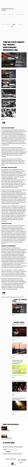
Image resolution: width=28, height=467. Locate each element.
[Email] (20, 314)
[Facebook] (16, 314)
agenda (3, 14)
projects (11, 14)
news (14, 24)
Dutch (2, 119)
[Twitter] (18, 314)
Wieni (24, 463)
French (6, 119)
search (20, 24)
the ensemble (20, 14)
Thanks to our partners (11, 459)
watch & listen (5, 24)
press (12, 28)
